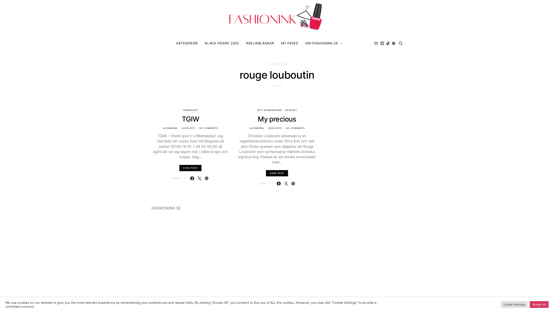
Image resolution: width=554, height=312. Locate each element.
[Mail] (376, 43)
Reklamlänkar (260, 43)
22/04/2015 (188, 128)
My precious (277, 119)
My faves (289, 43)
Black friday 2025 (222, 43)
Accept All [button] (539, 304)
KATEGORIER (187, 43)
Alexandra (170, 128)
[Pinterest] (393, 43)
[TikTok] (388, 43)
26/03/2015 (275, 128)
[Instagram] (382, 43)
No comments (208, 128)
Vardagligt (190, 110)
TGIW (190, 119)
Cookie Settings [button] (514, 304)
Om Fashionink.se (321, 43)
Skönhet (291, 110)
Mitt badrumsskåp (269, 110)
